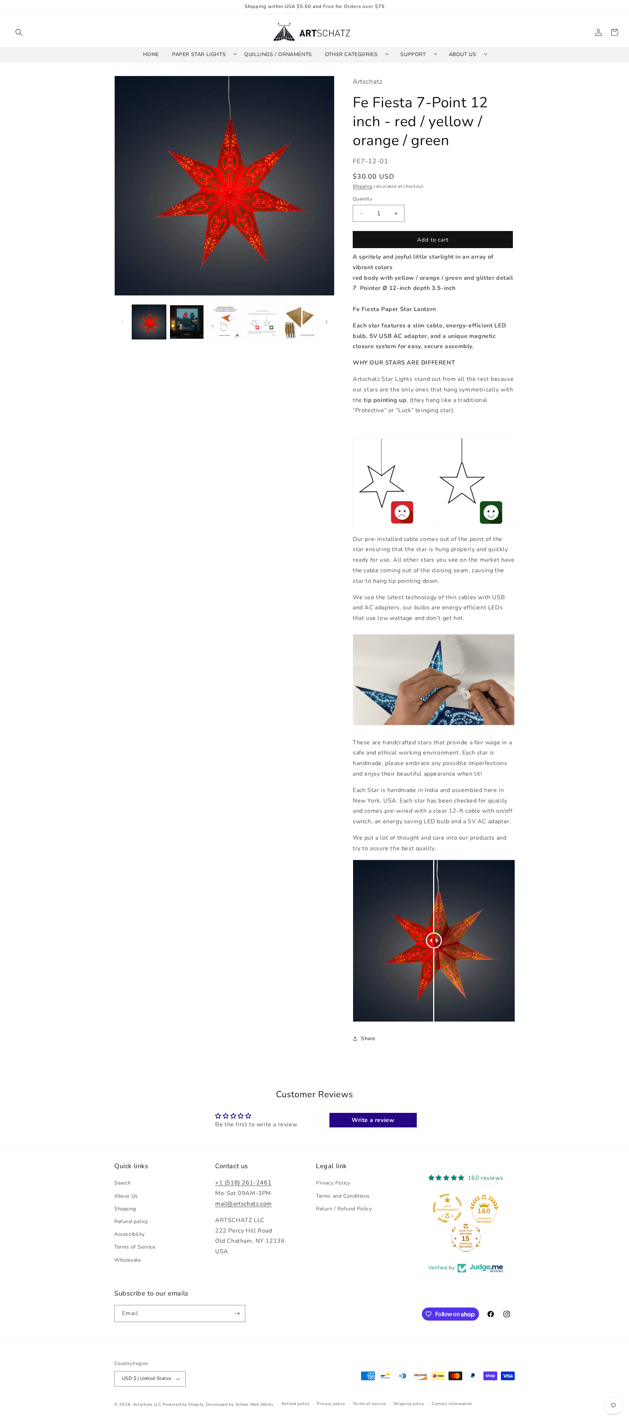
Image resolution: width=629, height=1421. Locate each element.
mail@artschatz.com (243, 1204)
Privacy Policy (333, 1183)
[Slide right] (327, 322)
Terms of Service (134, 1247)
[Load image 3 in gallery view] (224, 322)
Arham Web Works (255, 1404)
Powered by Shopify (183, 1404)
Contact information (452, 1403)
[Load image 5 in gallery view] (300, 322)
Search (122, 1183)
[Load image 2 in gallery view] (186, 322)
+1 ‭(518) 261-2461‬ (243, 1183)
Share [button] (368, 1038)
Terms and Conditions (343, 1196)
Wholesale (127, 1260)
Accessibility (129, 1234)
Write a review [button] (373, 1120)
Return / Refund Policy (344, 1208)
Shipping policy (409, 1403)
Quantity (362, 199)
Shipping (362, 186)
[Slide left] (122, 322)
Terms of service (369, 1403)
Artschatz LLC (147, 1404)
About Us (126, 1196)
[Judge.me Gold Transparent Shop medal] (447, 1208)
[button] (19, 32)
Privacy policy (331, 1403)
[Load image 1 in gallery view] (149, 322)
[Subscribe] (237, 1313)
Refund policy (131, 1221)
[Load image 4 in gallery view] (262, 322)
